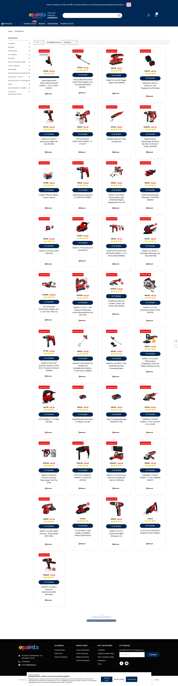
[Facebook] (121, 663)
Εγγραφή (153, 654)
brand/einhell (19, 31)
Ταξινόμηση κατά (53, 42)
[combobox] (89, 15)
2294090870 (52, 18)
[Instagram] (127, 663)
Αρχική (10, 31)
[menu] (2, 24)
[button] (19, 43)
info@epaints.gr (31, 665)
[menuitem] (19, 43)
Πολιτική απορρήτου (34, 674)
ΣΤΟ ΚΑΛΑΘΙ (82, 75)
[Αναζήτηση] (92, 15)
